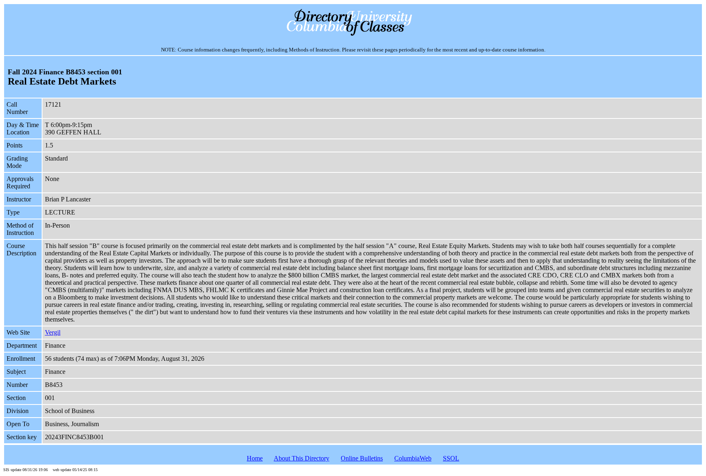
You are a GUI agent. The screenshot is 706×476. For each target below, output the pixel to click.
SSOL (451, 458)
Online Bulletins (362, 458)
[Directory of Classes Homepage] (353, 34)
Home (255, 458)
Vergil (52, 332)
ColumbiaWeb (412, 458)
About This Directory (301, 458)
